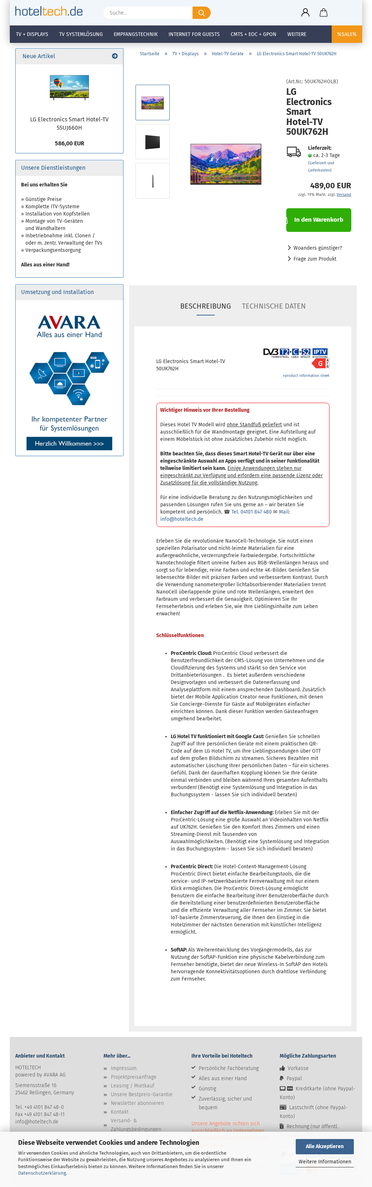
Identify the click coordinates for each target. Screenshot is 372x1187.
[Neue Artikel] (115, 56)
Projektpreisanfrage (134, 1077)
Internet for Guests (194, 34)
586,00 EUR (69, 143)
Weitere (296, 34)
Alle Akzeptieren (325, 1146)
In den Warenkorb (318, 220)
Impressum (124, 1068)
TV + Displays (32, 34)
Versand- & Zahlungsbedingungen (136, 1125)
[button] (305, 12)
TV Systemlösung (81, 34)
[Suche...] (202, 13)
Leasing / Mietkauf (132, 1086)
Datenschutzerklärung (42, 1173)
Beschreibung (205, 306)
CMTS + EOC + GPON (253, 34)
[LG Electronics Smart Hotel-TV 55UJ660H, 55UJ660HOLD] (69, 88)
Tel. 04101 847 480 (251, 512)
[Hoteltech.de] (51, 11)
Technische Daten (274, 306)
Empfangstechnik (136, 34)
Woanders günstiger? (318, 248)
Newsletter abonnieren (137, 1103)
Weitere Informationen (325, 1162)
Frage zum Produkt (315, 259)
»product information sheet (306, 376)
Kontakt (120, 1112)
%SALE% (347, 34)
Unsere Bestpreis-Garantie (142, 1094)
